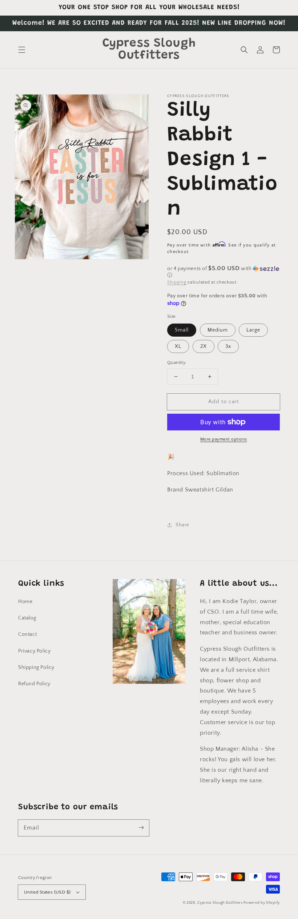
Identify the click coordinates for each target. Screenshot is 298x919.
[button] (22, 50)
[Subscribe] (141, 828)
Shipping (176, 282)
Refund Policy (34, 684)
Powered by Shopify (261, 903)
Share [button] (182, 525)
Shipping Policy (36, 667)
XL (178, 346)
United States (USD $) (47, 892)
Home (25, 602)
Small (182, 330)
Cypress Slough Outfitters (220, 903)
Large (253, 330)
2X (203, 346)
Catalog (27, 618)
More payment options (223, 439)
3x (228, 346)
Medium (218, 330)
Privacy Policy (34, 651)
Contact (27, 634)
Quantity (176, 362)
